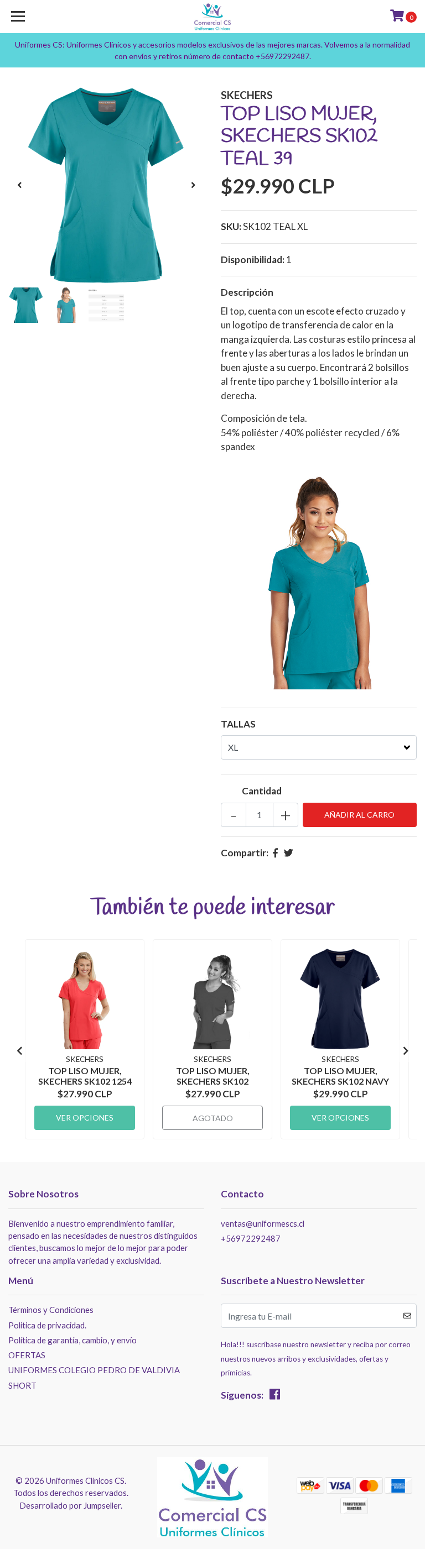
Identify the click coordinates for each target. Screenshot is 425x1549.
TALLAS (238, 724)
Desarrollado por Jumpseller (70, 1505)
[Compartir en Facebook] (275, 853)
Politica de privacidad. (47, 1325)
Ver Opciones (84, 1117)
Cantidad (262, 791)
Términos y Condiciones (51, 1310)
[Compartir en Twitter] (288, 853)
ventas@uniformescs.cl (262, 1223)
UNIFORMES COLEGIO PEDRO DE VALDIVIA (94, 1370)
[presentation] (19, 185)
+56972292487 (251, 1238)
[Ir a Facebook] (275, 1396)
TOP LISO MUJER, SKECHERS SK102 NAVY (340, 1075)
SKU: (231, 226)
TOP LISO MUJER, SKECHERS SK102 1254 (85, 1075)
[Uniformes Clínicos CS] (213, 16)
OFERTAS (26, 1355)
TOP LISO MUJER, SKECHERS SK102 (213, 1075)
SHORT (22, 1385)
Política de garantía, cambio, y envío (72, 1340)
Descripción (247, 292)
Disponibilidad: (252, 259)
